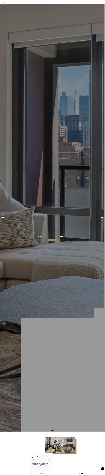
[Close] (104, 473)
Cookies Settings (81, 473)
